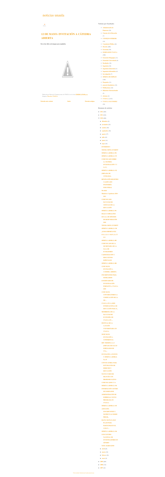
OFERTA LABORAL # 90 (109, 228)
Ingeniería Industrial (109, 69)
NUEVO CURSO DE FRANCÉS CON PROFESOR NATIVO (109, 376)
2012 (101, 112)
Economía (105, 49)
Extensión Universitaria (109, 60)
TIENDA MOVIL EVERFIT (110, 150)
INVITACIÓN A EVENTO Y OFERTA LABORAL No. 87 (109, 357)
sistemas (105, 96)
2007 (101, 468)
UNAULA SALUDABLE (110, 101)
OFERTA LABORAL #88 (109, 263)
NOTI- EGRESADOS (108, 446)
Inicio (69, 101)
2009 (101, 461)
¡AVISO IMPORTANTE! (109, 231)
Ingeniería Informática (109, 71)
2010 (101, 118)
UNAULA (55, 96)
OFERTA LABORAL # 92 (109, 170)
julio (103, 137)
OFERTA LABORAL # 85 (109, 406)
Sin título (104, 190)
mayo (103, 144)
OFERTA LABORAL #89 (109, 240)
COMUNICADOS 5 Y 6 (109, 382)
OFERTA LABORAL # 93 (109, 156)
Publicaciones (106, 88)
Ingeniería (106, 66)
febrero (104, 455)
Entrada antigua (90, 101)
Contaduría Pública (108, 44)
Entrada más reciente (47, 101)
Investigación (106, 74)
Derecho (49, 96)
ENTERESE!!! (106, 147)
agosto (104, 134)
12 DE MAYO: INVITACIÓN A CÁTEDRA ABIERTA (109, 269)
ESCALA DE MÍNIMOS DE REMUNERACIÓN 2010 (109, 219)
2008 (101, 465)
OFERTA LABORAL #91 (109, 211)
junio (103, 140)
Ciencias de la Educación (110, 33)
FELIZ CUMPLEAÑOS (109, 214)
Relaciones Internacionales (110, 90)
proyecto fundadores (108, 85)
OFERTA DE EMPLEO (110, 77)
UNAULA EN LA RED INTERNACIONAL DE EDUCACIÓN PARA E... (110, 306)
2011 (101, 115)
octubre (104, 128)
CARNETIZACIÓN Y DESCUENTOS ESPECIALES (108, 257)
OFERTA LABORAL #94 (109, 153)
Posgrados (106, 82)
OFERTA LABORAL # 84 (109, 431)
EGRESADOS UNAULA (110, 52)
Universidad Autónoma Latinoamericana (83, 473)
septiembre (105, 131)
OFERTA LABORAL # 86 (109, 385)
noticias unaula (53, 15)
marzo (104, 452)
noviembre (105, 124)
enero (103, 458)
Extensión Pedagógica (109, 58)
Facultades (106, 63)
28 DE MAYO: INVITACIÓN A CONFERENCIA (107, 337)
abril (103, 449)
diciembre (105, 121)
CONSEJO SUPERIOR (110, 38)
